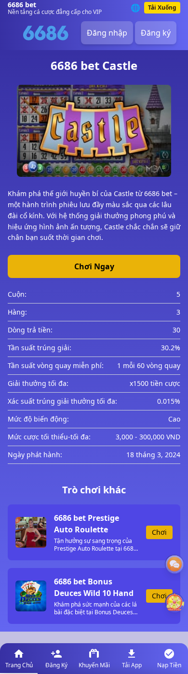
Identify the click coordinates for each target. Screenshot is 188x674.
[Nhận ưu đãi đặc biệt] (174, 602)
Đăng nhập (107, 32)
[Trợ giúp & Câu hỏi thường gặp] (174, 564)
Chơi (159, 532)
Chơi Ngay (94, 266)
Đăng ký (156, 32)
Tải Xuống (162, 7)
